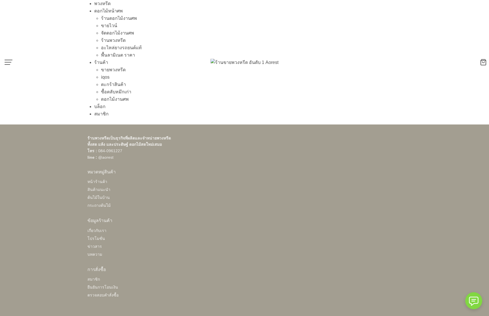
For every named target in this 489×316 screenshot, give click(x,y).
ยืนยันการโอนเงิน (102, 287)
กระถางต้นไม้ (99, 205)
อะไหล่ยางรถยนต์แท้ (121, 47)
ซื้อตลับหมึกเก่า (116, 91)
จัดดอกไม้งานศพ (117, 33)
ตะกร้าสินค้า (113, 84)
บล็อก (100, 106)
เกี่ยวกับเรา (96, 230)
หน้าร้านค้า (97, 181)
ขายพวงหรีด (113, 69)
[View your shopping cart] (484, 62)
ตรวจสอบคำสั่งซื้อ (103, 295)
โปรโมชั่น (96, 238)
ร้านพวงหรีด (113, 40)
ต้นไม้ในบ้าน (98, 197)
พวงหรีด (102, 3)
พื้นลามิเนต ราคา (118, 55)
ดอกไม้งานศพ (115, 99)
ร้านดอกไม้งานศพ (119, 18)
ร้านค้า (101, 62)
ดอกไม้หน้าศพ (108, 10)
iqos (105, 77)
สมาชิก (101, 113)
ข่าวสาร (94, 246)
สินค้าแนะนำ (98, 189)
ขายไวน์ (109, 25)
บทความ (94, 254)
